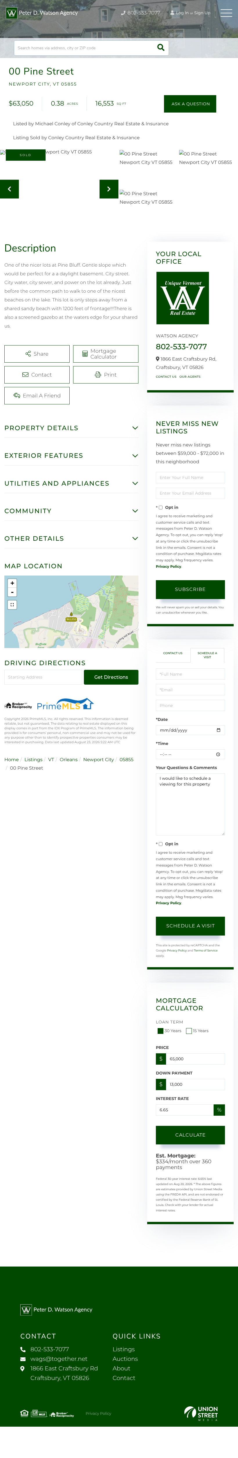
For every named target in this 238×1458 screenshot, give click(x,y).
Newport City (98, 760)
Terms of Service (206, 950)
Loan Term (169, 1022)
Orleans (69, 760)
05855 (127, 760)
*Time (162, 743)
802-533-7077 (143, 13)
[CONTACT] (190, 104)
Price (162, 1047)
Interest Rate (172, 1098)
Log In (182, 12)
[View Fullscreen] (12, 604)
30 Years (173, 1030)
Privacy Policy (168, 567)
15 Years (201, 1030)
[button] (161, 48)
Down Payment (174, 1073)
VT (51, 760)
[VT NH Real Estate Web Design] (201, 1413)
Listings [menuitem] (124, 1349)
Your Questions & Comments (186, 767)
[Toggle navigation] (226, 13)
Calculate (190, 1135)
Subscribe (190, 589)
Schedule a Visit (207, 655)
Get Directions (111, 677)
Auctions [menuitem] (125, 1359)
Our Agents (190, 377)
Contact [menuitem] (124, 1378)
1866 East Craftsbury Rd (64, 1373)
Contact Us (166, 377)
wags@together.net (59, 1359)
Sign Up (202, 12)
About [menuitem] (121, 1368)
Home (11, 760)
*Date (162, 719)
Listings (33, 760)
